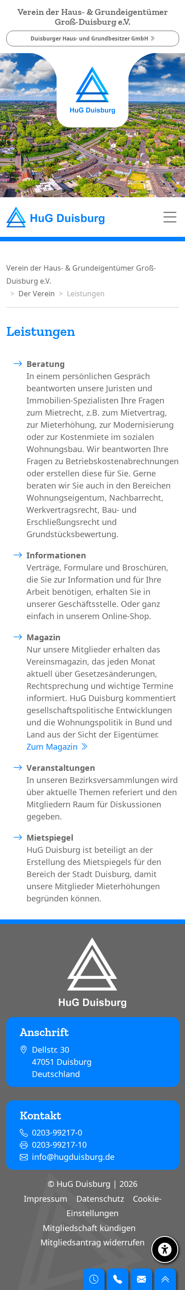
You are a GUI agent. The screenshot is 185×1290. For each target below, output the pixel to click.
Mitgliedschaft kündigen (89, 1227)
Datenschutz (100, 1198)
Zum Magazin (53, 746)
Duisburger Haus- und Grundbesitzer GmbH (90, 38)
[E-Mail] (141, 1279)
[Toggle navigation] (169, 217)
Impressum (45, 1198)
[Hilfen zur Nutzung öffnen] (164, 1249)
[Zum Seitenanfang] (165, 1279)
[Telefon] (117, 1279)
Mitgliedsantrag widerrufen (92, 1242)
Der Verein (36, 294)
